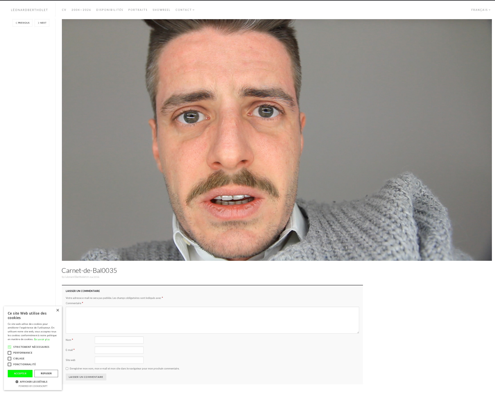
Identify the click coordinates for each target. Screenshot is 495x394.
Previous (24, 22)
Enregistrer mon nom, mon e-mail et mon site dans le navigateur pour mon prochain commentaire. (124, 368)
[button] (33, 382)
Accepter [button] (20, 373)
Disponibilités (109, 9)
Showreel (162, 9)
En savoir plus (42, 339)
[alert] (33, 348)
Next (43, 22)
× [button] (57, 310)
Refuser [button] (46, 373)
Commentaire (74, 303)
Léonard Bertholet (75, 276)
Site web (70, 360)
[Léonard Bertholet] (29, 10)
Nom (69, 339)
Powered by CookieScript (33, 386)
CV (64, 9)
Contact (184, 9)
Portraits (138, 9)
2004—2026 (81, 9)
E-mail (70, 349)
